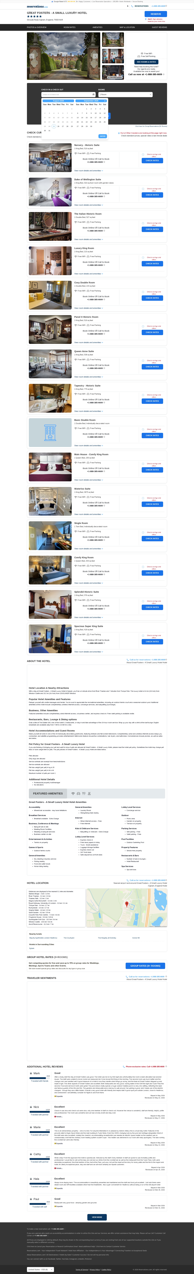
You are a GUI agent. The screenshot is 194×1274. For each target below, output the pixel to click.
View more (97, 1217)
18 (100, 117)
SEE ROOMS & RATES (146, 62)
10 (96, 113)
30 (45, 131)
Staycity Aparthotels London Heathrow (43, 938)
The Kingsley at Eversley (107, 938)
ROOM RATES (69, 27)
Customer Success (79, 1255)
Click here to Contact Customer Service (110, 1246)
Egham (31, 948)
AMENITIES (97, 27)
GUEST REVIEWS (159, 27)
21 (82, 122)
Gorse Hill (136, 938)
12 (105, 113)
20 (78, 122)
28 (67, 126)
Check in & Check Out (52, 90)
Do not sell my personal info (98, 1255)
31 (49, 131)
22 (87, 122)
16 (91, 117)
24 (96, 122)
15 (87, 117)
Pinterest (88, 1259)
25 (54, 126)
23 (91, 122)
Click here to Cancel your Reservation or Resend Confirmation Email (52, 1246)
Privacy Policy (95, 1269)
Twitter (58, 1259)
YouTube (65, 1259)
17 (96, 117)
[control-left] (31, 56)
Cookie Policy (106, 1269)
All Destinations (52, 1255)
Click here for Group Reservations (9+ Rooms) (151, 126)
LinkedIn (81, 1259)
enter (102, 136)
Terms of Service (82, 1269)
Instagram (73, 1259)
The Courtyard (69, 938)
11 (100, 113)
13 (78, 117)
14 (82, 117)
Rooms (101, 90)
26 (58, 126)
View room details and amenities (87, 171)
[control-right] (95, 56)
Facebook (51, 1259)
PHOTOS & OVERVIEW (36, 27)
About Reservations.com (36, 1255)
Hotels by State (65, 1255)
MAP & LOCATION (127, 27)
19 (105, 117)
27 (63, 126)
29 (72, 126)
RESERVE (156, 14)
